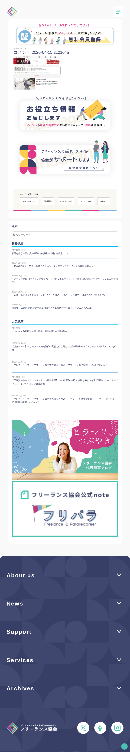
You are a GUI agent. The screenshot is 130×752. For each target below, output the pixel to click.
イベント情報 (66, 201)
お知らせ (104, 201)
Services (20, 660)
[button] (124, 746)
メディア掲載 (86, 201)
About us (20, 575)
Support (19, 632)
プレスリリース (29, 201)
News (14, 603)
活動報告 (48, 201)
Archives (20, 688)
